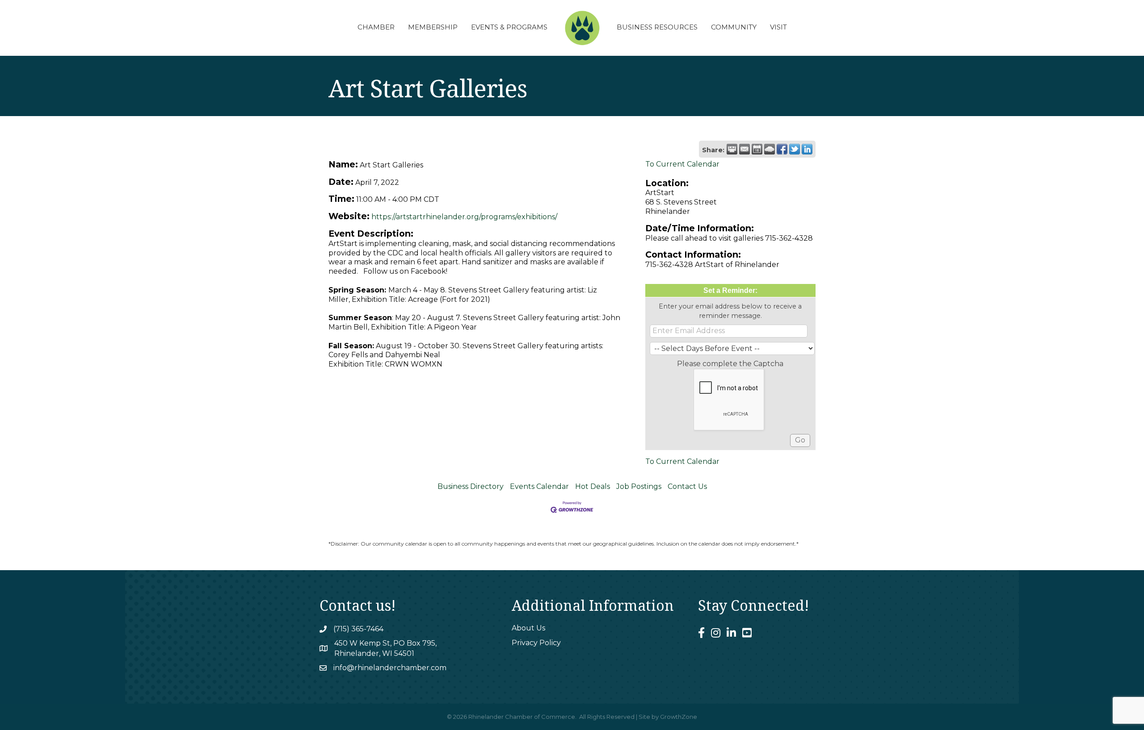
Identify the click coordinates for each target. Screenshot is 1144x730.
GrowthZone (678, 716)
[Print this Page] (732, 149)
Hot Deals (592, 486)
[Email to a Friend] (744, 149)
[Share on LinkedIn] (807, 149)
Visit (778, 27)
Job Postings (638, 486)
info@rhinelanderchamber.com (389, 667)
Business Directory (470, 486)
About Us (528, 628)
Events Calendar (539, 486)
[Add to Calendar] (757, 149)
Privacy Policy (536, 642)
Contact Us (687, 486)
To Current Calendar (682, 164)
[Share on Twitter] (794, 149)
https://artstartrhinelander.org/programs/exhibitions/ (464, 217)
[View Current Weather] (769, 149)
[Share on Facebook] (782, 149)
